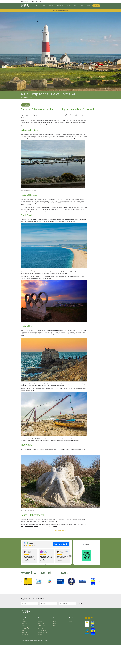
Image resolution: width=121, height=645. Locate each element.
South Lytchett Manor (53, 449)
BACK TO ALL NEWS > (60, 531)
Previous (21, 581)
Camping (40, 621)
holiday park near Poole (59, 122)
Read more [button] (26, 560)
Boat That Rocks (45, 203)
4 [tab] (59, 587)
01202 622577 (25, 1)
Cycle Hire (24, 623)
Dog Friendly (25, 627)
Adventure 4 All (78, 209)
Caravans (40, 620)
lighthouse (40, 332)
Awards (23, 625)
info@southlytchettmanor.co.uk (37, 1)
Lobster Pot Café (35, 439)
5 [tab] (61, 587)
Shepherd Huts (41, 625)
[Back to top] (119, 643)
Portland (68, 120)
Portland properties (70, 330)
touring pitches (68, 524)
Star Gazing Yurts (42, 630)
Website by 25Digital (95, 641)
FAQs (54, 625)
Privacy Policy (77, 641)
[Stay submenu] (38, 5)
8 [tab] (67, 587)
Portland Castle (79, 203)
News (54, 623)
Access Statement (66, 641)
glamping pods (76, 524)
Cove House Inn (39, 273)
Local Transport (57, 620)
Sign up (80, 603)
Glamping (40, 634)
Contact (55, 627)
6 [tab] (63, 587)
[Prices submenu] (45, 5)
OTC (45, 209)
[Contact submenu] (90, 5)
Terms (72, 641)
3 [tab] (57, 587)
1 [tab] (54, 587)
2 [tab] (55, 587)
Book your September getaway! (60, 10)
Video (23, 630)
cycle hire (55, 526)
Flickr (35, 190)
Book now (96, 5)
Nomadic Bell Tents (42, 632)
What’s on (71, 620)
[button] (22, 556)
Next (99, 581)
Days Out (26, 105)
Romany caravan (29, 526)
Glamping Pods (41, 628)
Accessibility (25, 632)
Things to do (72, 621)
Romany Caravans (42, 627)
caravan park (50, 116)
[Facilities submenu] (53, 5)
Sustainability (25, 634)
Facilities (36, 526)
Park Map (24, 621)
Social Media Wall (26, 628)
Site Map (60, 641)
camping (42, 116)
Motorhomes (41, 623)
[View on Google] (25, 551)
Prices (54, 621)
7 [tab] (65, 587)
